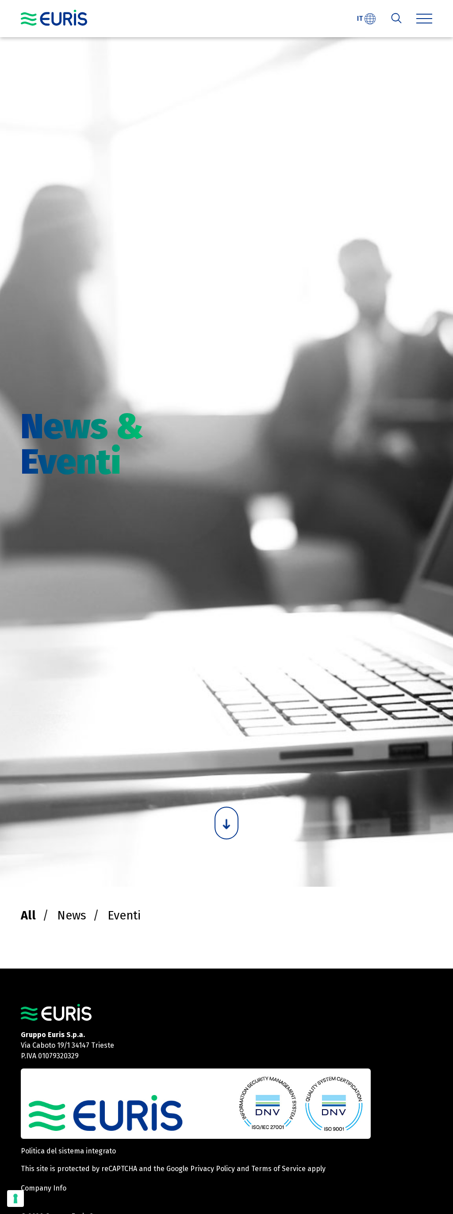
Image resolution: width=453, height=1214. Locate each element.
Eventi (124, 915)
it (361, 18)
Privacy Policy (212, 1168)
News (71, 915)
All (28, 915)
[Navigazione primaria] (54, 18)
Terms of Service (278, 1168)
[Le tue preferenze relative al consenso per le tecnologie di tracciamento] (15, 1198)
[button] (424, 18)
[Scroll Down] (226, 823)
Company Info (43, 1188)
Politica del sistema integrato (68, 1151)
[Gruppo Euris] (56, 1011)
